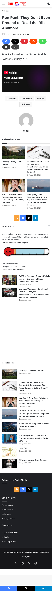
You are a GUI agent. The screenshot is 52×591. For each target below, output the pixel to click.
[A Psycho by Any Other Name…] (9, 464)
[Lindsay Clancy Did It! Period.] (13, 152)
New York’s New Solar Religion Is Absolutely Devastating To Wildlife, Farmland (33, 401)
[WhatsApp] (43, 41)
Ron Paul (27, 99)
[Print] (15, 47)
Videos (26, 104)
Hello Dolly (24, 448)
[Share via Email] (6, 47)
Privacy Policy (10, 542)
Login (6, 537)
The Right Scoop (8, 518)
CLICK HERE (22, 237)
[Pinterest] (24, 41)
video (41, 99)
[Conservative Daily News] (17, 4)
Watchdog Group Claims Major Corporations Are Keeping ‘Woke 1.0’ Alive (33, 438)
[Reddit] (33, 41)
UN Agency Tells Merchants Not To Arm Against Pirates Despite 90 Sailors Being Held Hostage (37, 200)
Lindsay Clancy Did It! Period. (32, 370)
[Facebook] (6, 41)
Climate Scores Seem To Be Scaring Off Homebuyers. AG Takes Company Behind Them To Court (38, 167)
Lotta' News (6, 514)
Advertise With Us (11, 533)
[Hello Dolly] (9, 452)
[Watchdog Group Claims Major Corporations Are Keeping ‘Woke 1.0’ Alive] (9, 439)
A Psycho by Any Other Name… (33, 460)
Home (6, 11)
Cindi (7, 34)
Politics (12, 99)
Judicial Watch (7, 510)
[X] (15, 41)
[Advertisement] (26, 331)
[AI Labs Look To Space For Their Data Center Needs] (9, 427)
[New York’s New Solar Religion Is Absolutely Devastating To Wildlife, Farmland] (13, 185)
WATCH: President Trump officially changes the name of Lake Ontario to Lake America (34, 279)
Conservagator (7, 505)
